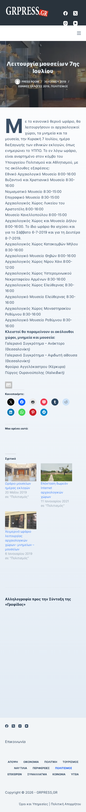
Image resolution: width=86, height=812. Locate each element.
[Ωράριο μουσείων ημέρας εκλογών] (20, 472)
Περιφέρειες (41, 768)
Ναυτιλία (20, 768)
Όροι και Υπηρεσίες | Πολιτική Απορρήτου (50, 804)
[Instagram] (65, 23)
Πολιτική (50, 762)
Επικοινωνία (15, 741)
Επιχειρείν (14, 774)
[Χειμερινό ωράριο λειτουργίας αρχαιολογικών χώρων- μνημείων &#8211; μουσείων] (20, 520)
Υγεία (75, 774)
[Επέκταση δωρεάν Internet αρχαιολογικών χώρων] (56, 472)
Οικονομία (31, 762)
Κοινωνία (58, 774)
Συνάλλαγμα (37, 774)
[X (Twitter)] (75, 13)
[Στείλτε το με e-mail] (8, 385)
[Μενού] (79, 33)
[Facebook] (65, 13)
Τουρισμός (71, 762)
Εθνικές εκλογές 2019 (33, 86)
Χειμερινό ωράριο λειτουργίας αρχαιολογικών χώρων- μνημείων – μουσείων (19, 540)
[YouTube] (75, 23)
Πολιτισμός (59, 86)
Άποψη (13, 762)
